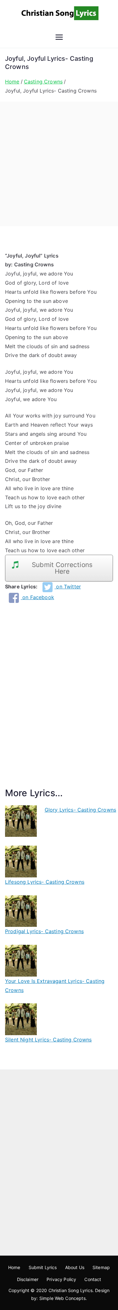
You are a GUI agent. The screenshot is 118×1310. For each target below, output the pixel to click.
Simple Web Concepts (62, 1298)
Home (14, 1267)
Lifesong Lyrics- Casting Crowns (44, 882)
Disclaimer (28, 1279)
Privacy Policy (61, 1279)
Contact (92, 1279)
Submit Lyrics (43, 1267)
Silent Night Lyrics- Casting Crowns (48, 1039)
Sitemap (101, 1267)
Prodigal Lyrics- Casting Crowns (44, 931)
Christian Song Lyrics (70, 1290)
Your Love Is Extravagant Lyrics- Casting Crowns (54, 985)
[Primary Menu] (59, 37)
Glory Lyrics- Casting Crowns (80, 810)
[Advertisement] (59, 164)
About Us (74, 1267)
